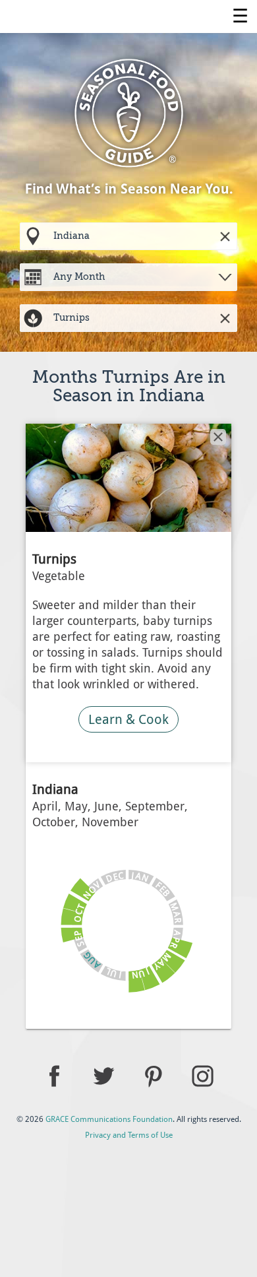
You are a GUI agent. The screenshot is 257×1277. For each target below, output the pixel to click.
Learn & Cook (128, 719)
